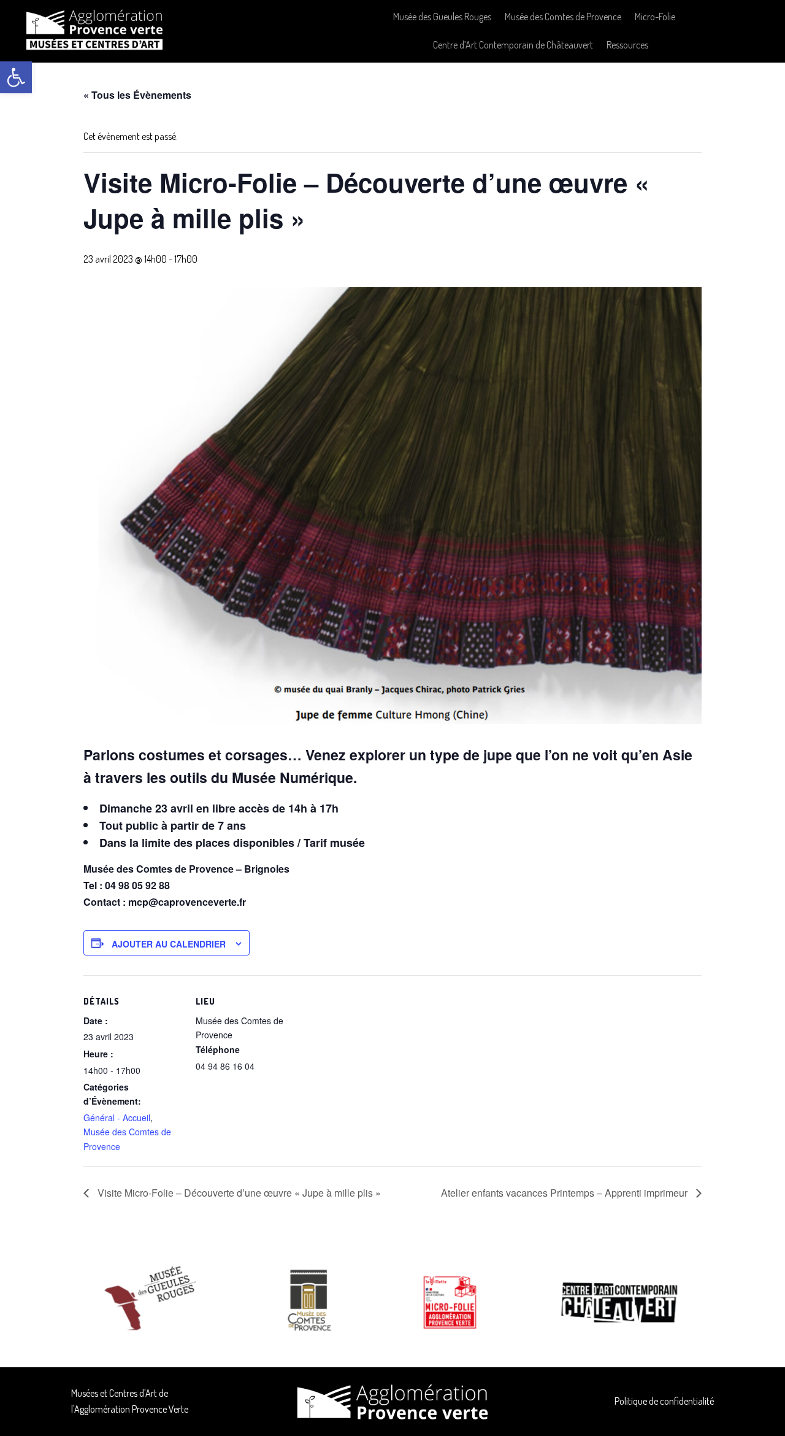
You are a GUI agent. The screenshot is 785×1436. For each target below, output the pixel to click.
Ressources (627, 45)
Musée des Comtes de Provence (563, 16)
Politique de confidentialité (664, 1401)
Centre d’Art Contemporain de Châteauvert (513, 45)
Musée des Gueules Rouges (442, 16)
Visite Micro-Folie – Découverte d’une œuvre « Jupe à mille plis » (238, 1193)
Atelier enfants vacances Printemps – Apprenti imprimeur (565, 1193)
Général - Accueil (116, 1117)
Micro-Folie (655, 16)
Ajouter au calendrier (169, 944)
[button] (16, 77)
